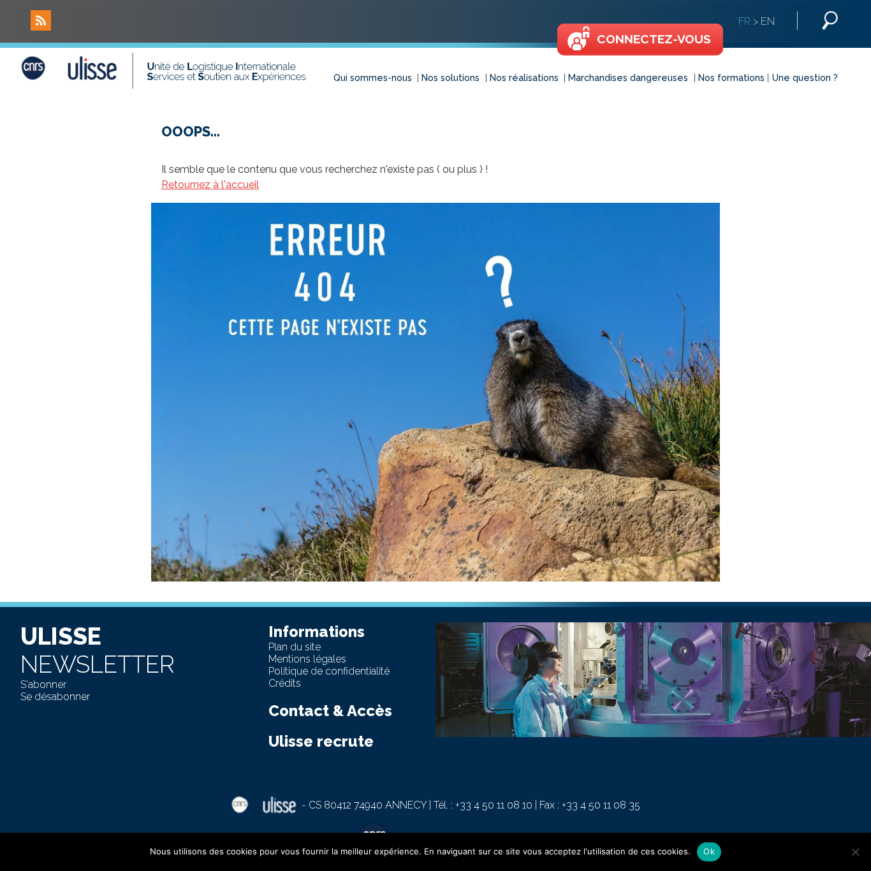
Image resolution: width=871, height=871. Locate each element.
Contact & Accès (330, 710)
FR (744, 21)
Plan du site (294, 647)
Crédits (284, 683)
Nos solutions (450, 77)
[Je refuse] (855, 851)
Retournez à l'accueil (210, 185)
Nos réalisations (524, 77)
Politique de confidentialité (329, 671)
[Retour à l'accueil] (178, 71)
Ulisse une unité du (454, 839)
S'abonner (43, 684)
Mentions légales (307, 659)
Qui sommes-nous (372, 77)
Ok (709, 851)
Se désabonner (55, 697)
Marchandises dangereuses (628, 77)
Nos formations (731, 77)
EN (768, 21)
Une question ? (805, 77)
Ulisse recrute (321, 741)
